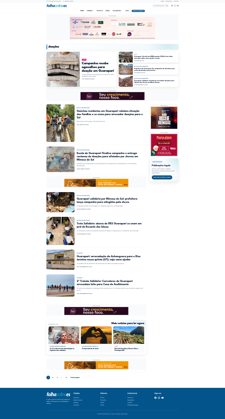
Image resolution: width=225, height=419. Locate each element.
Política (100, 10)
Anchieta (75, 402)
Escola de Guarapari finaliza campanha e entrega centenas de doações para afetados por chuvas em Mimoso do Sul (107, 156)
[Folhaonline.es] (56, 5)
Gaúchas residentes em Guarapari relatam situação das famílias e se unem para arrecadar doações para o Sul (110, 114)
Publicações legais (132, 405)
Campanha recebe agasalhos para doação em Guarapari (98, 67)
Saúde (102, 402)
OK (167, 5)
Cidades (89, 10)
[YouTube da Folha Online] (178, 6)
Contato (176, 1)
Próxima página (75, 377)
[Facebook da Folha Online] (172, 6)
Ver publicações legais (162, 177)
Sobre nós (130, 397)
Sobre (162, 1)
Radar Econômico (138, 11)
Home (82, 10)
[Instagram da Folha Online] (175, 6)
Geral (108, 10)
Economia (103, 400)
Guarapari (76, 397)
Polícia (102, 405)
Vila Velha (76, 405)
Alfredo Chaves (77, 400)
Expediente (169, 1)
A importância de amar (90, 348)
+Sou (127, 10)
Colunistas (117, 10)
